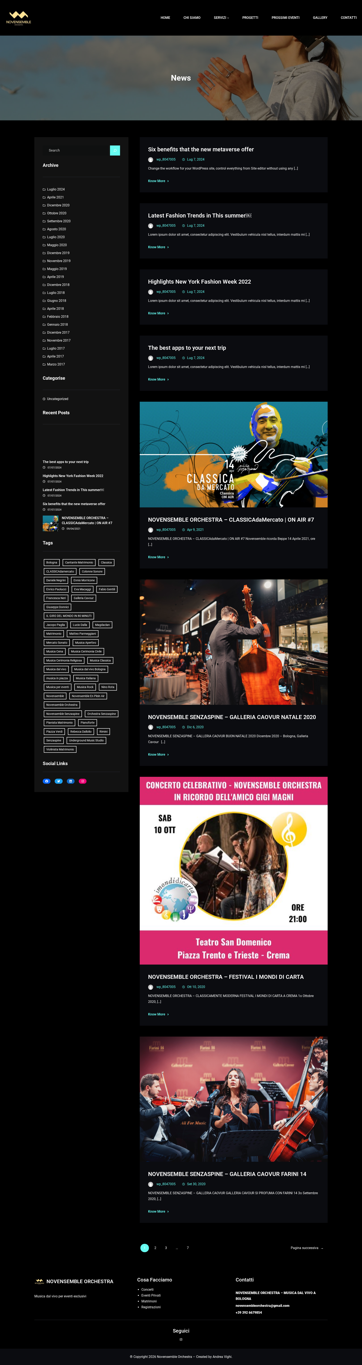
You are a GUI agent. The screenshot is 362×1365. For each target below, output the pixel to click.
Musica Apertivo (85, 642)
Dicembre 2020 (58, 205)
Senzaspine (53, 740)
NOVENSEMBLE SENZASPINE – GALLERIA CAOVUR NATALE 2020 (232, 717)
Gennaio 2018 (57, 325)
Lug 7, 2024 (195, 159)
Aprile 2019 (55, 277)
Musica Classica (100, 660)
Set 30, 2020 (196, 1184)
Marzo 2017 (56, 364)
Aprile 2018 (55, 309)
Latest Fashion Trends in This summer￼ (73, 490)
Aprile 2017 (55, 356)
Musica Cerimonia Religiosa (64, 660)
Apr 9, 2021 (195, 530)
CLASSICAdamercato (60, 571)
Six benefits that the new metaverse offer (74, 504)
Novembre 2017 (59, 340)
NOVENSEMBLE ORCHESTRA (80, 1281)
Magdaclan (102, 625)
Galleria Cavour (84, 598)
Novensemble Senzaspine (62, 713)
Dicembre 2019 (58, 253)
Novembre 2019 (59, 261)
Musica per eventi (57, 687)
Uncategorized (57, 399)
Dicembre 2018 (58, 285)
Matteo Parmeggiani (82, 633)
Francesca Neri (56, 598)
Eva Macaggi (82, 589)
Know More (156, 181)
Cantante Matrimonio (79, 562)
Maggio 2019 (57, 269)
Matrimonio (53, 633)
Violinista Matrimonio (60, 749)
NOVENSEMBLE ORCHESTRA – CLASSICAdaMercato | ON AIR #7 (87, 520)
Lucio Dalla (80, 625)
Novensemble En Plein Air (88, 696)
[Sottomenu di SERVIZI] (228, 18)
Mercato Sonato (56, 642)
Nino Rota (107, 687)
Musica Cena (54, 651)
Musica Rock (85, 687)
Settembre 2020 (59, 221)
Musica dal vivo (56, 669)
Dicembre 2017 (58, 332)
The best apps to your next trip (66, 462)
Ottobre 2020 (56, 213)
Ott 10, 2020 (196, 987)
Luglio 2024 (56, 189)
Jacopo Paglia (55, 625)
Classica (106, 562)
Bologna (51, 562)
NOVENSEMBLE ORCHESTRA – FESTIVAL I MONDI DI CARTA (226, 977)
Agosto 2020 (56, 229)
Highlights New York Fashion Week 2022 (73, 476)
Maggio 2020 (57, 245)
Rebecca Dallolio (81, 731)
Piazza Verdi (54, 731)
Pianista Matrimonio (59, 722)
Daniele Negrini (56, 580)
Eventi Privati (151, 1295)
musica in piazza (57, 678)
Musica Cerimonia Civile (86, 651)
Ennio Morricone (84, 580)
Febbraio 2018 (58, 317)
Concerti (147, 1290)
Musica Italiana (86, 678)
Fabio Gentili (107, 589)
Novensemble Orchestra (62, 704)
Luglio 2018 (56, 293)
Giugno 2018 (56, 301)
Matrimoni (149, 1301)
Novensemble (55, 696)
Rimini (103, 731)
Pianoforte (87, 722)
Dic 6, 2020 (195, 727)
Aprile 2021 (55, 197)
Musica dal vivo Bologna (90, 669)
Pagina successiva (307, 1248)
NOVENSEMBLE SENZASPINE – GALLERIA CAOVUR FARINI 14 (227, 1174)
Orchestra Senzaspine (101, 713)
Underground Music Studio (86, 740)
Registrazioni (151, 1307)
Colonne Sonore (92, 571)
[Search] (115, 150)
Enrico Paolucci (56, 589)
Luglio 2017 (56, 348)
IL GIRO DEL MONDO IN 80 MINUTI (69, 616)
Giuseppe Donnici (57, 607)
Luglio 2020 (56, 237)
